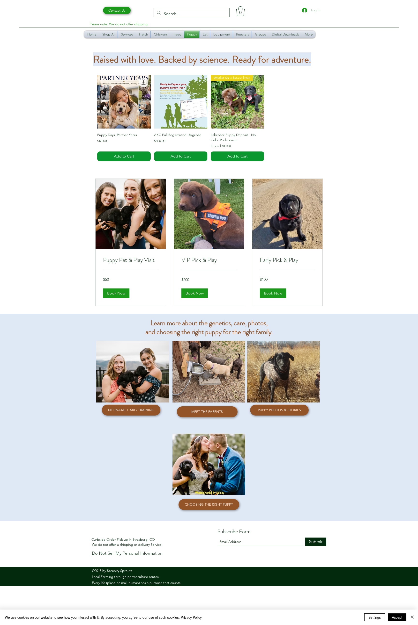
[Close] (412, 617)
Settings (374, 617)
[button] (240, 11)
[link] (130, 260)
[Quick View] (124, 102)
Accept (397, 617)
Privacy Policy (191, 617)
